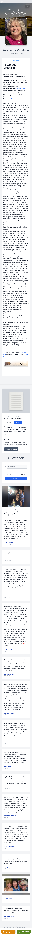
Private (13, 99)
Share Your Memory (11, 449)
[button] (16, 496)
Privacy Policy (11, 927)
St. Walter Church (20, 89)
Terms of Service (21, 927)
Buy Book (17, 422)
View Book (8, 422)
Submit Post (16, 478)
